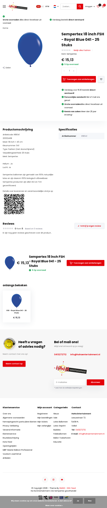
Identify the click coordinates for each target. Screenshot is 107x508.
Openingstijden (10, 446)
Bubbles (57, 429)
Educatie (57, 442)
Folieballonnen (60, 434)
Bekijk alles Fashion (82, 50)
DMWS (62, 488)
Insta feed (7, 442)
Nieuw (56, 413)
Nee (89, 501)
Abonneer (95, 382)
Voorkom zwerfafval (12, 454)
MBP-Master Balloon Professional (17, 450)
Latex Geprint (60, 425)
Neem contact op (14, 363)
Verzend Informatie (11, 429)
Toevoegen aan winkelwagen (80, 79)
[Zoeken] (80, 6)
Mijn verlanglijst (44, 425)
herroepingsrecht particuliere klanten (20, 421)
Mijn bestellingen (45, 417)
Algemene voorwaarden (14, 417)
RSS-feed (71, 488)
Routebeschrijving (11, 438)
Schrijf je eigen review (90, 226)
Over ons (7, 413)
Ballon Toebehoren (62, 438)
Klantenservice (9, 434)
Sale (55, 417)
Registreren (42, 413)
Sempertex (72, 54)
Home (5, 28)
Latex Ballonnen (61, 421)
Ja (78, 501)
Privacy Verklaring (11, 425)
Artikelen (7, 458)
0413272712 (60, 354)
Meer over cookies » (54, 505)
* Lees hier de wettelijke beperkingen (68, 388)
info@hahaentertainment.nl (85, 354)
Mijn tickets (42, 421)
